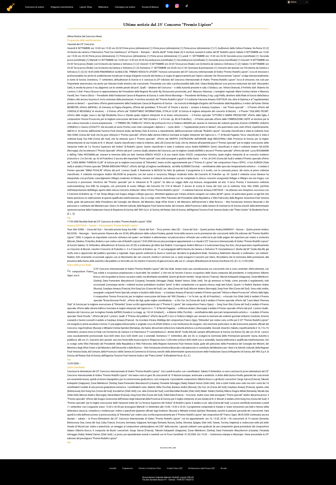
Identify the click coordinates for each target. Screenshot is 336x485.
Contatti (112, 468)
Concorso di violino (34, 7)
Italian (293, 2)
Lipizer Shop (86, 7)
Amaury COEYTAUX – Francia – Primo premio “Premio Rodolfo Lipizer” (102, 225)
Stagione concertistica (62, 7)
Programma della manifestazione (84, 40)
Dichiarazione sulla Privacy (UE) (201, 468)
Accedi (224, 468)
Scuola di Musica (150, 7)
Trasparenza (127, 468)
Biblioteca (103, 7)
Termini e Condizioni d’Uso (149, 468)
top (69, 217)
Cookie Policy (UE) (174, 468)
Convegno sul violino (125, 7)
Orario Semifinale (76, 367)
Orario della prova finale (79, 265)
